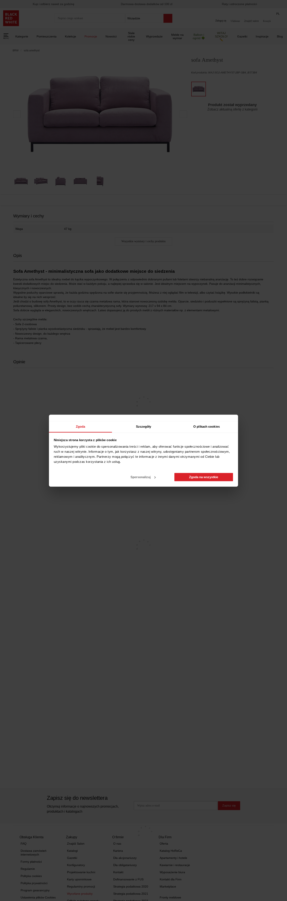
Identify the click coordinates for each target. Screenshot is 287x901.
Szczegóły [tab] (143, 426)
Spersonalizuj (140, 477)
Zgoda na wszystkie (203, 477)
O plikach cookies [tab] (206, 426)
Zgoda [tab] (80, 426)
